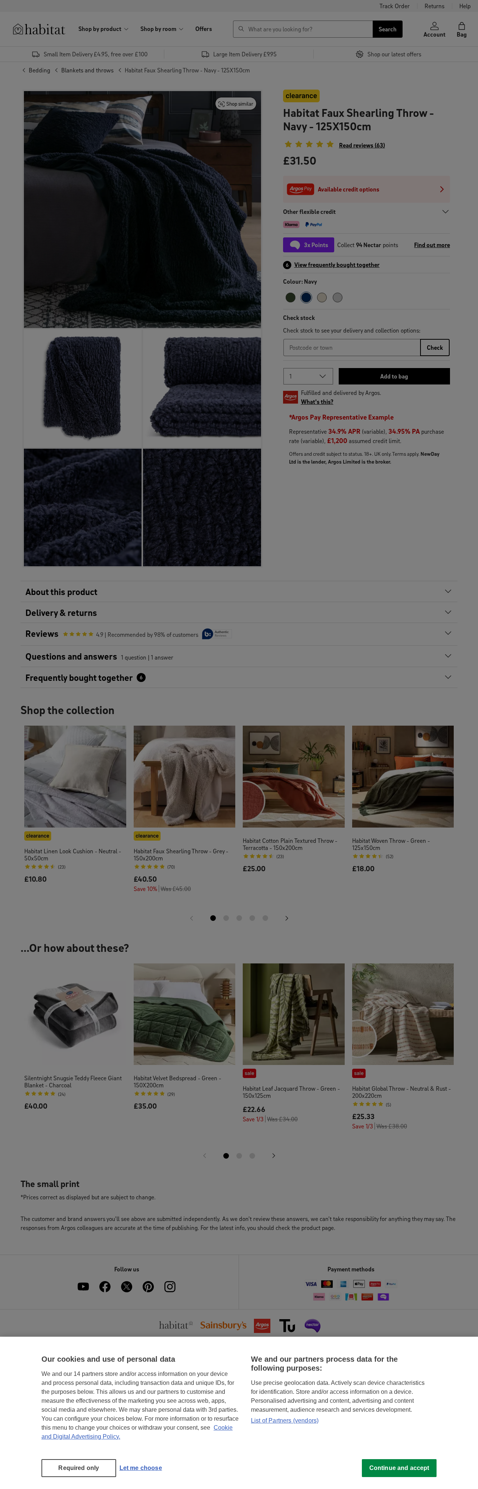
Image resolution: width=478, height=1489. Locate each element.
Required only (78, 1468)
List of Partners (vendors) (285, 1420)
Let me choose (141, 1468)
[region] (239, 1413)
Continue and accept (399, 1468)
